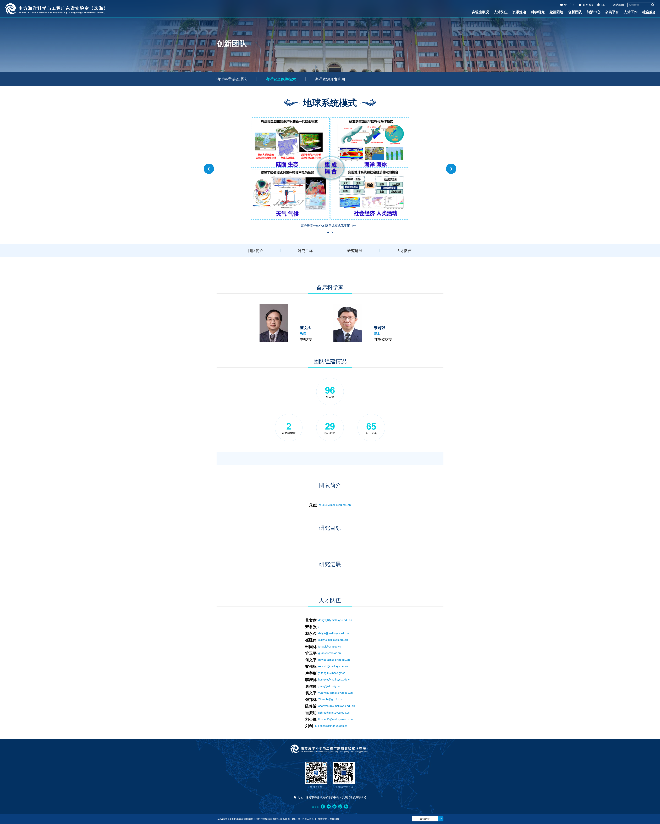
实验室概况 (480, 11)
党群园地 (556, 11)
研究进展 (354, 250)
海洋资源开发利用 (330, 79)
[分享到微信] (346, 806)
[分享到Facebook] (323, 806)
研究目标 (305, 250)
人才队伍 (501, 11)
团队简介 (255, 250)
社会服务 (649, 11)
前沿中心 (593, 11)
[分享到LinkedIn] (329, 806)
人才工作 (630, 11)
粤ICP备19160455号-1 (304, 819)
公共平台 (612, 11)
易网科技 (334, 819)
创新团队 (575, 11)
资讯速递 (519, 11)
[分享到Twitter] (334, 806)
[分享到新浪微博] (340, 806)
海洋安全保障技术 (281, 79)
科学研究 (538, 11)
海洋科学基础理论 (232, 79)
